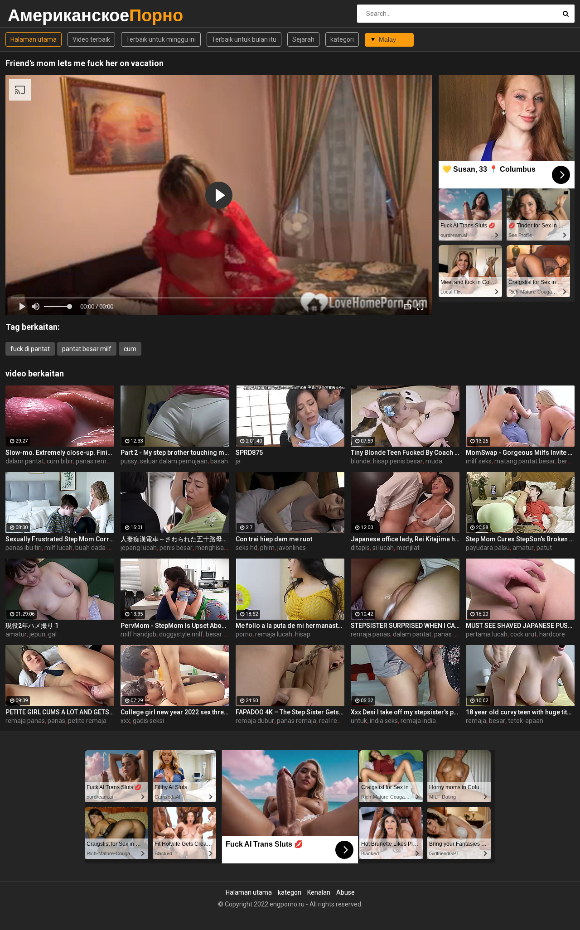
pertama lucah (487, 634)
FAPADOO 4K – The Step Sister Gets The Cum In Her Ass (290, 712)
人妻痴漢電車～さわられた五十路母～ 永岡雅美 (175, 539)
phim (267, 547)
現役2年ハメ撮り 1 (31, 625)
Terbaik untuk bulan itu (244, 39)
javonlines (291, 547)
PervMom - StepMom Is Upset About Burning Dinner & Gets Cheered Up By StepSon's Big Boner (175, 625)
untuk (359, 720)
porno (244, 634)
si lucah (383, 547)
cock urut (523, 634)
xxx (125, 720)
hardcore (552, 634)
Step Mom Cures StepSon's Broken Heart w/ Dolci (520, 539)
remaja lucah (273, 634)
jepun (37, 634)
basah (219, 461)
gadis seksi (148, 720)
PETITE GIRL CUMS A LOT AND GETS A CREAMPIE (59, 712)
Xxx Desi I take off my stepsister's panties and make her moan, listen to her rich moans (405, 712)
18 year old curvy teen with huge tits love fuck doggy (520, 712)
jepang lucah (139, 547)
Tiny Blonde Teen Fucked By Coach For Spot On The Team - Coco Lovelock (405, 452)
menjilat (408, 547)
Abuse (345, 892)
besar (497, 720)
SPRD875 (249, 452)
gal (52, 634)
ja (238, 461)
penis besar (176, 547)
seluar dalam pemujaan (174, 461)
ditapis (360, 547)
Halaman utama (33, 39)
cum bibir (60, 461)
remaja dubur (255, 720)
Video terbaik (91, 39)
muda (433, 461)
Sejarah (303, 39)
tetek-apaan (525, 720)
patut (544, 547)
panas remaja (95, 461)
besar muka (223, 634)
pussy (129, 461)
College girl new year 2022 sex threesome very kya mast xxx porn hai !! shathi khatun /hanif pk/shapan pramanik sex (175, 712)
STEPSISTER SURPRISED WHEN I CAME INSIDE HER (405, 625)
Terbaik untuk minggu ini (161, 39)
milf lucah (58, 547)
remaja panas (370, 634)
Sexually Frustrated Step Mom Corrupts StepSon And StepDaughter (59, 539)
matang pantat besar (524, 461)
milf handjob (138, 634)
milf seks (479, 461)
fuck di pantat (30, 348)
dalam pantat (24, 461)
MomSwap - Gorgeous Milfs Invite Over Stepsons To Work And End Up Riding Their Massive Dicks (520, 452)
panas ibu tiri (23, 547)
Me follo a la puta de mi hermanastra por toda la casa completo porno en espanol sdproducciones (290, 625)
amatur (523, 547)
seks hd (246, 547)
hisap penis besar (398, 461)
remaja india (418, 720)
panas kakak (452, 634)
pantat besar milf (86, 348)
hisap (302, 634)
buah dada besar (99, 547)
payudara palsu (488, 547)
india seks (384, 720)
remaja (476, 720)
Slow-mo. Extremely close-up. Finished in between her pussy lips (59, 452)
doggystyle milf (181, 634)
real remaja (335, 720)
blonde (360, 461)
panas (56, 720)
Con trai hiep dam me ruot (274, 539)
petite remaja (87, 720)
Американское (31, 15)
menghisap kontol (220, 547)
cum (130, 348)
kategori (342, 39)
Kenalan (318, 892)
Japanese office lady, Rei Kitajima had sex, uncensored (405, 539)
